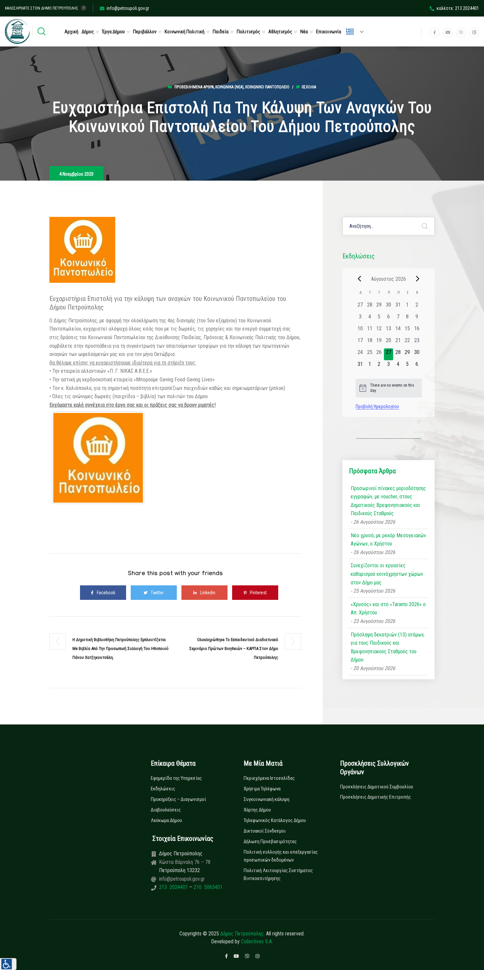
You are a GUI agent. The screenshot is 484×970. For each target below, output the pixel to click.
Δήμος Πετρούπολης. (242, 933)
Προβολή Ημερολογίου (377, 406)
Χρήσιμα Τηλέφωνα (262, 789)
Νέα (304, 32)
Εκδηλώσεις (163, 789)
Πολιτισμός (248, 32)
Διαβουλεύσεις (166, 810)
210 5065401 (207, 887)
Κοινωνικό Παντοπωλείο (267, 87)
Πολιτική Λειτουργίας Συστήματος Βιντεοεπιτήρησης (278, 874)
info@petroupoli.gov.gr (128, 8)
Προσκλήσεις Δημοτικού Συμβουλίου (376, 787)
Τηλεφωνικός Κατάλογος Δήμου (275, 820)
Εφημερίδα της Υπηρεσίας (176, 778)
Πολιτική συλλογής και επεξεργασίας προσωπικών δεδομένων (281, 856)
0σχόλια (309, 87)
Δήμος (88, 32)
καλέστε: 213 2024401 (458, 8)
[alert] (389, 388)
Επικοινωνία (328, 32)
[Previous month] (359, 279)
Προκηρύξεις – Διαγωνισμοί (178, 799)
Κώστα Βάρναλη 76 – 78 (184, 862)
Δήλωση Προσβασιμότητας (270, 841)
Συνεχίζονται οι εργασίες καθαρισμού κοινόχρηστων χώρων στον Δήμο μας (387, 573)
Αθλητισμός (280, 32)
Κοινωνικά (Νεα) (229, 87)
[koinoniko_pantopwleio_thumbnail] (98, 458)
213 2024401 (174, 887)
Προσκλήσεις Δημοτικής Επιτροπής (375, 797)
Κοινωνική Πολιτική (184, 32)
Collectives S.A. (257, 941)
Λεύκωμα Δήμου (166, 820)
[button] (8, 964)
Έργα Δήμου (113, 32)
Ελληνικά (357, 32)
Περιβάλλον (144, 32)
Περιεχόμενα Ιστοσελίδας (269, 778)
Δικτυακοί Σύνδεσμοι (265, 831)
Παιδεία (221, 32)
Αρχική (71, 32)
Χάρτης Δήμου (257, 810)
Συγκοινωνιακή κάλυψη (266, 799)
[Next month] (418, 279)
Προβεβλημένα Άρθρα (194, 87)
